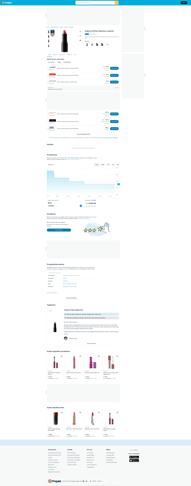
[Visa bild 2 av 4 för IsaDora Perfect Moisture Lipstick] (48, 36)
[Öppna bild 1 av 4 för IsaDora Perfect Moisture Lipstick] (64, 41)
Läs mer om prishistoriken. (73, 159)
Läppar (66, 27)
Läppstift (71, 27)
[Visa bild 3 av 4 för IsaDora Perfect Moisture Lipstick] (48, 41)
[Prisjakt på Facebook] (83, 481)
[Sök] (116, 3)
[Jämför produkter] (80, 40)
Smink (61, 27)
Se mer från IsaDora (52, 292)
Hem (48, 27)
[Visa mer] (48, 68)
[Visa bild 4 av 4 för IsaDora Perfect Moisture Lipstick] (48, 45)
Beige (69, 283)
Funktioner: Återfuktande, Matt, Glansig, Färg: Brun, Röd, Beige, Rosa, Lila (102, 37)
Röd (67, 283)
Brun (64, 283)
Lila (76, 283)
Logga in (184, 2)
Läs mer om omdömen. (84, 218)
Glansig (75, 286)
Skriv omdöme (93, 34)
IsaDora (65, 278)
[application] (83, 182)
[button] (80, 31)
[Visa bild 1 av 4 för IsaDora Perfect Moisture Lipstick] (48, 31)
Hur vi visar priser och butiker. (111, 137)
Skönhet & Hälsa (54, 27)
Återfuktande (66, 286)
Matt (71, 286)
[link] (55, 367)
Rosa (73, 283)
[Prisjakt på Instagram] (86, 481)
